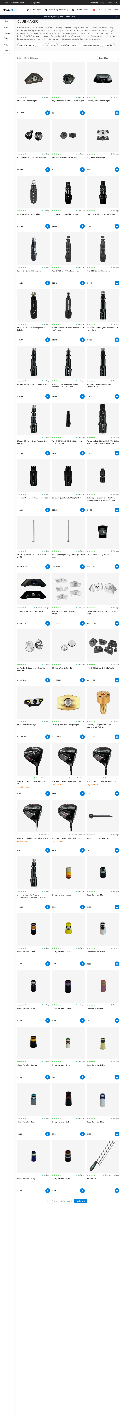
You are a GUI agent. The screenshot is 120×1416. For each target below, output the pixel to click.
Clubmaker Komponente (92, 45)
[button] (7, 27)
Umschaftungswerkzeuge (71, 45)
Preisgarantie (35, 3)
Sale (98, 10)
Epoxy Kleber (110, 45)
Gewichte (54, 45)
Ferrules (43, 45)
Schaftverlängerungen (28, 45)
